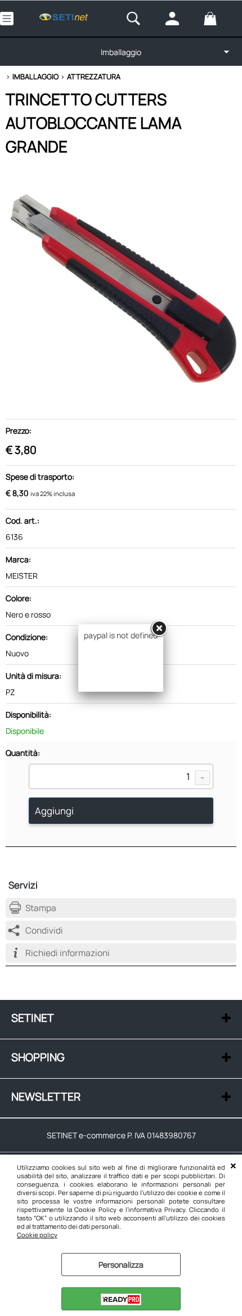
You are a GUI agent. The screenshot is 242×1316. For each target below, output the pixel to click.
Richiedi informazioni (67, 953)
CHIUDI (233, 1165)
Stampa (40, 908)
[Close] (159, 629)
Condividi (44, 930)
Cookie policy (37, 1235)
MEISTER (22, 575)
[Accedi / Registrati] (181, 18)
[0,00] (220, 18)
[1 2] (121, 778)
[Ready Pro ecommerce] (121, 1299)
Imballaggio (121, 52)
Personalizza (121, 1264)
